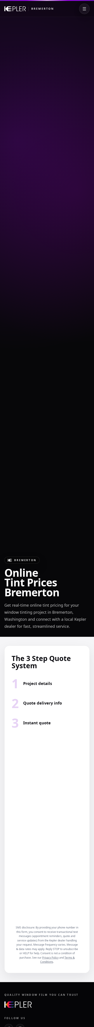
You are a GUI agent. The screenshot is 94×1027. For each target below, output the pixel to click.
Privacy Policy (50, 957)
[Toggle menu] (84, 9)
